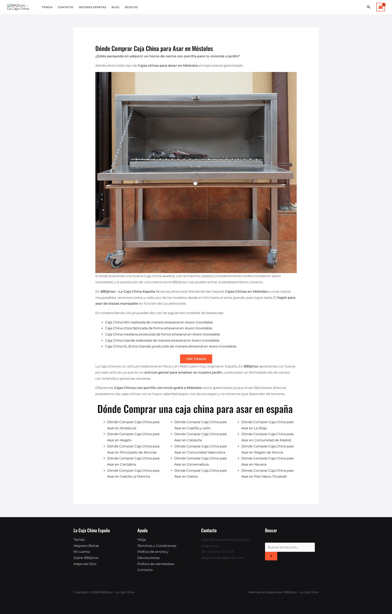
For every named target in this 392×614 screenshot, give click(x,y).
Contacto (66, 7)
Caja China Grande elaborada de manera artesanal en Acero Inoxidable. (162, 340)
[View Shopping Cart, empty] (380, 7)
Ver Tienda (196, 359)
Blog (115, 7)
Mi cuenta (82, 552)
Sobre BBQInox (86, 558)
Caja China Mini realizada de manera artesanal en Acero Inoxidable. (159, 322)
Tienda (47, 7)
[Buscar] (271, 556)
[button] (369, 7)
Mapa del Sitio (85, 564)
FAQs (141, 540)
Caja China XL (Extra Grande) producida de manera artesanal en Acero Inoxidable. (171, 346)
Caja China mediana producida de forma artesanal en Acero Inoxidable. (162, 334)
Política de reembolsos (155, 564)
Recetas (131, 7)
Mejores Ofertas (92, 7)
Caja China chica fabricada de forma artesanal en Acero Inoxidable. (159, 328)
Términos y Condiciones (156, 546)
